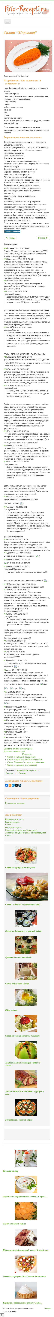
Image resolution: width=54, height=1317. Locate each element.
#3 (5, 720)
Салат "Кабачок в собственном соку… (23, 904)
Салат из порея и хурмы (14, 1223)
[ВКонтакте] (6, 785)
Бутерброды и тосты (14, 819)
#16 (5, 539)
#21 (5, 431)
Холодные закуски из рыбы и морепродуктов (25, 832)
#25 (5, 327)
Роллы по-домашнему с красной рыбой (23, 930)
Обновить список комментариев (18, 748)
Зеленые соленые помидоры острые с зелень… (22, 1064)
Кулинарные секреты (14, 803)
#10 (5, 613)
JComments (27, 754)
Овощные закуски (13, 827)
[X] (16, 785)
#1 (5, 737)
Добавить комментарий (14, 751)
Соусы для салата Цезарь (17, 983)
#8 (5, 651)
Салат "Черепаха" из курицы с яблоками (25, 762)
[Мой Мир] (13, 785)
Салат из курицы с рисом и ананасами (24, 759)
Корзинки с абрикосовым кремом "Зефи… (22, 1302)
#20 (5, 445)
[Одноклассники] (10, 785)
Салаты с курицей (12, 231)
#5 (5, 691)
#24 (5, 356)
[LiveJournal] (19, 785)
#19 (5, 461)
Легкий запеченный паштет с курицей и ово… (24, 1092)
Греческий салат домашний (18, 957)
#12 (5, 584)
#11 (5, 589)
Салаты (8, 824)
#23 (5, 369)
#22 (5, 385)
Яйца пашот (11, 1010)
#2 (5, 731)
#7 (5, 660)
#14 (5, 559)
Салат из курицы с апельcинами (22, 764)
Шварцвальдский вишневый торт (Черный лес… (26, 1250)
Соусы (8, 835)
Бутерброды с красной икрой (19, 1119)
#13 (5, 566)
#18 (5, 496)
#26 (5, 291)
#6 (5, 669)
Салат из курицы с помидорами (21, 756)
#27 (5, 280)
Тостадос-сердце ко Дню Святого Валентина (24, 1276)
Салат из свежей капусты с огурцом (22, 1035)
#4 (5, 706)
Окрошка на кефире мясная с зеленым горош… (25, 1196)
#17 (5, 506)
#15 (5, 552)
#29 (5, 248)
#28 (5, 259)
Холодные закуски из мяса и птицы (21, 830)
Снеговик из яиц (10, 1170)
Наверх (47, 1308)
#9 (5, 640)
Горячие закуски (12, 822)
